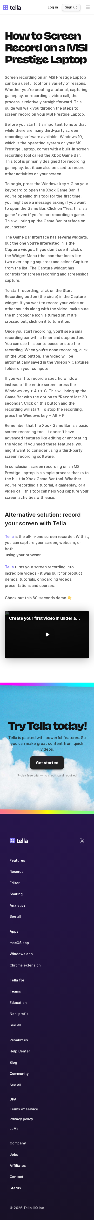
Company (18, 1143)
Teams (15, 991)
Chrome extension (25, 965)
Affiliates (18, 1166)
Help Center (20, 1051)
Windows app (21, 954)
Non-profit (19, 1014)
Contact (16, 1177)
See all (15, 916)
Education (18, 1003)
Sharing (16, 894)
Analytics (18, 905)
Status (15, 1188)
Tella (9, 536)
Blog (13, 1062)
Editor (15, 883)
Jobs (14, 1154)
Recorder (17, 871)
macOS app (19, 943)
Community (19, 1074)
